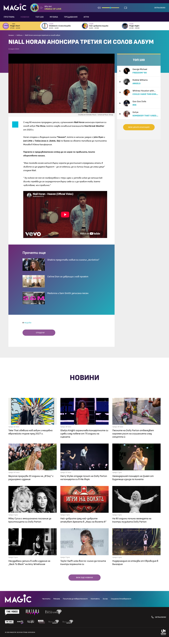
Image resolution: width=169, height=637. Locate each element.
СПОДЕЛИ (40, 333)
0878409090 (159, 8)
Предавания (70, 17)
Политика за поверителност (75, 599)
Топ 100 (39, 17)
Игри (86, 17)
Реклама (56, 599)
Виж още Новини (84, 578)
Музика (54, 17)
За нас (105, 599)
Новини (25, 17)
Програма (9, 17)
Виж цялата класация (138, 127)
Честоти (46, 599)
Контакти (95, 599)
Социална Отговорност (121, 599)
